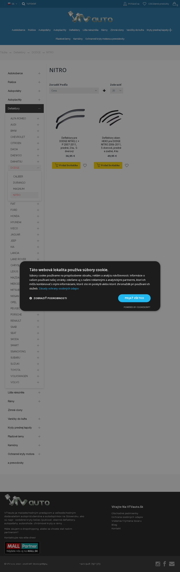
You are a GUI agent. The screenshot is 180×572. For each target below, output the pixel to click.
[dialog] (90, 286)
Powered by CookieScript (137, 307)
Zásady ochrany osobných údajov (59, 288)
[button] (48, 298)
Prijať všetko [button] (134, 298)
